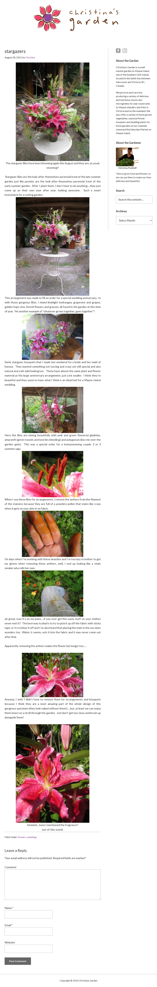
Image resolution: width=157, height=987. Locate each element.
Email (9, 925)
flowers (22, 837)
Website (10, 942)
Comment (10, 867)
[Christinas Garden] (78, 18)
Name (9, 908)
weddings (32, 837)
